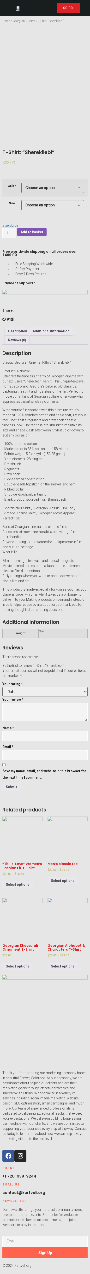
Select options (17, 884)
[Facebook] (8, 1156)
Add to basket (32, 232)
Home (6, 21)
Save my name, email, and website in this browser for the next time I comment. (44, 774)
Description (17, 331)
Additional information (51, 331)
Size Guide (10, 225)
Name (8, 728)
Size (12, 203)
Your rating (12, 684)
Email (7, 747)
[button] (49, 8)
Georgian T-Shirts (24, 21)
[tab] (18, 331)
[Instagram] (20, 1156)
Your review (12, 700)
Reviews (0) (17, 340)
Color (12, 186)
